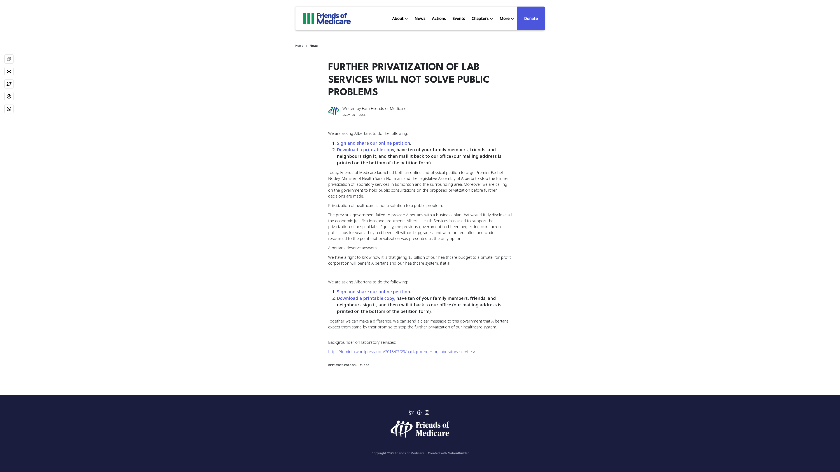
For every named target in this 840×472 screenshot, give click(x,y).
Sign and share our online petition (373, 143)
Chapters (480, 18)
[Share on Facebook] (9, 96)
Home (299, 45)
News (420, 18)
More (505, 18)
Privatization (343, 365)
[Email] (9, 71)
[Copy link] (9, 59)
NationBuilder (458, 453)
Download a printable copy (365, 150)
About (398, 18)
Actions (439, 18)
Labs (365, 365)
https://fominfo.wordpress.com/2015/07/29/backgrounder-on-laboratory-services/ (401, 351)
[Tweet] (9, 83)
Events (458, 18)
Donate (531, 18)
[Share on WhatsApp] (9, 108)
